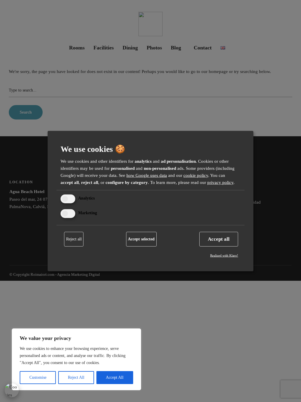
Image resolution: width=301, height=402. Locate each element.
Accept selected (141, 239)
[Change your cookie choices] (12, 390)
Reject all (74, 239)
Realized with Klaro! (224, 255)
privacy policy (220, 182)
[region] (76, 359)
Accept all (219, 239)
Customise (37, 377)
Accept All (114, 377)
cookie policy (195, 175)
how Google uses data (146, 175)
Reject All (76, 377)
